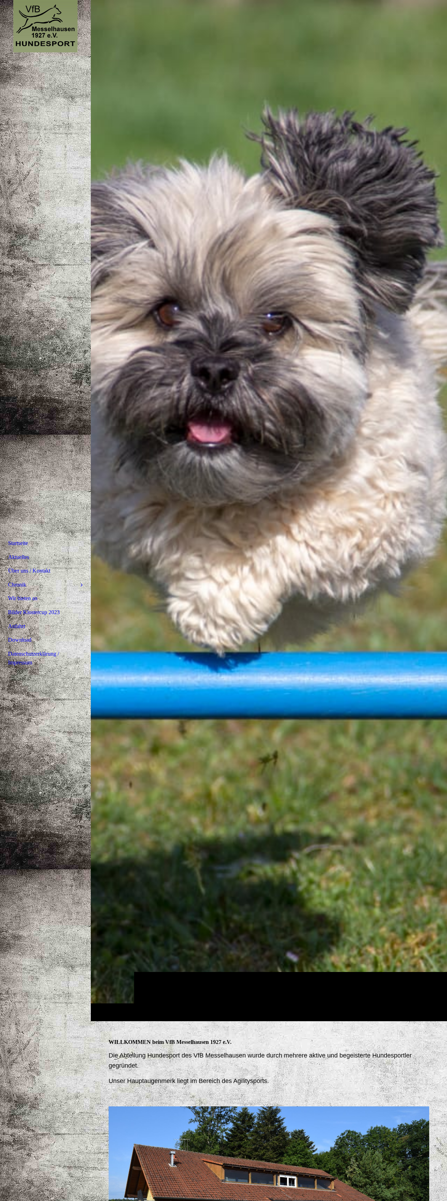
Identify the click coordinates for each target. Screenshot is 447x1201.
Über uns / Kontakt (29, 571)
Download (19, 640)
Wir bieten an (22, 598)
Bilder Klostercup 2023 (34, 612)
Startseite (18, 543)
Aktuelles (18, 557)
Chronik (17, 585)
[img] (269, 510)
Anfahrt (16, 626)
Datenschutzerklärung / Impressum (33, 658)
